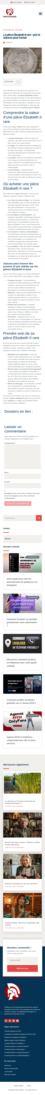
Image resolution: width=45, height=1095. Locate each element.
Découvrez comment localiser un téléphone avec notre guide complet (22, 662)
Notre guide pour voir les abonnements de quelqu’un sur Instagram (22, 582)
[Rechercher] (39, 518)
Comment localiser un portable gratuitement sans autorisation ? (22, 622)
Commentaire (10, 443)
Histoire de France (12, 30)
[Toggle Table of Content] (17, 82)
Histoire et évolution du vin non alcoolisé (21, 884)
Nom (6, 472)
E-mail (7, 482)
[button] (40, 13)
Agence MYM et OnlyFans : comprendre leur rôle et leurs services (21, 740)
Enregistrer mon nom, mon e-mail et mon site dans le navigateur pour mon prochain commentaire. (22, 495)
